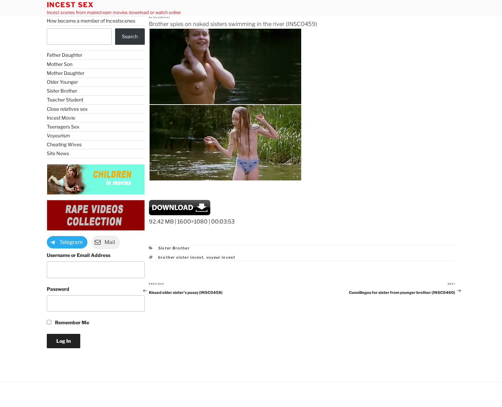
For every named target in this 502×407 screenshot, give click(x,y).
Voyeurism (58, 135)
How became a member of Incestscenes (91, 21)
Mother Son (59, 64)
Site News (58, 153)
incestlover (161, 17)
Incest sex (70, 5)
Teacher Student (65, 100)
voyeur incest (220, 257)
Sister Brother (174, 248)
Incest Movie (61, 118)
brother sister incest (181, 257)
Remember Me (71, 322)
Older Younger (62, 82)
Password (58, 289)
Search (130, 36)
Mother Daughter (65, 73)
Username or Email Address (78, 255)
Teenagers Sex (63, 127)
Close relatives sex (67, 109)
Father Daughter (64, 55)
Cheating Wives (64, 144)
